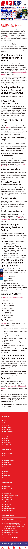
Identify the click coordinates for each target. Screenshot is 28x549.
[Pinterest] (17, 537)
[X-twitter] (8, 537)
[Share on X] (1, 273)
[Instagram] (5, 537)
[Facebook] (3, 537)
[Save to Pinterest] (1, 275)
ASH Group (9, 37)
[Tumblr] (12, 537)
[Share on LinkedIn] (1, 278)
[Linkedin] (10, 537)
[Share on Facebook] (1, 270)
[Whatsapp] (19, 537)
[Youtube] (15, 537)
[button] (25, 5)
